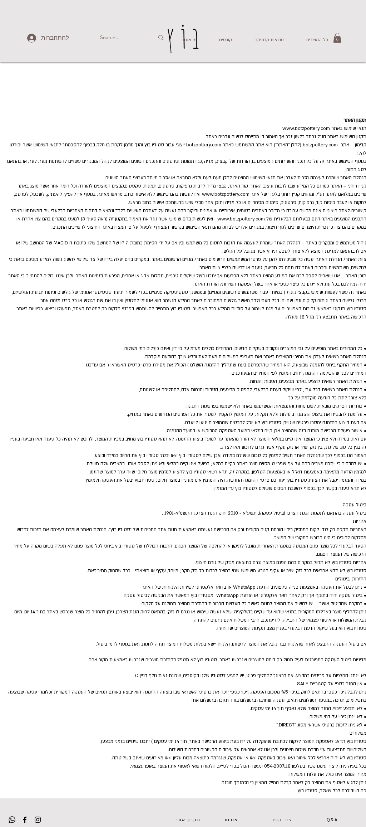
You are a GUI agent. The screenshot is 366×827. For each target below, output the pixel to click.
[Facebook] (25, 820)
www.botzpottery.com (306, 128)
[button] (219, 40)
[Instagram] (38, 820)
